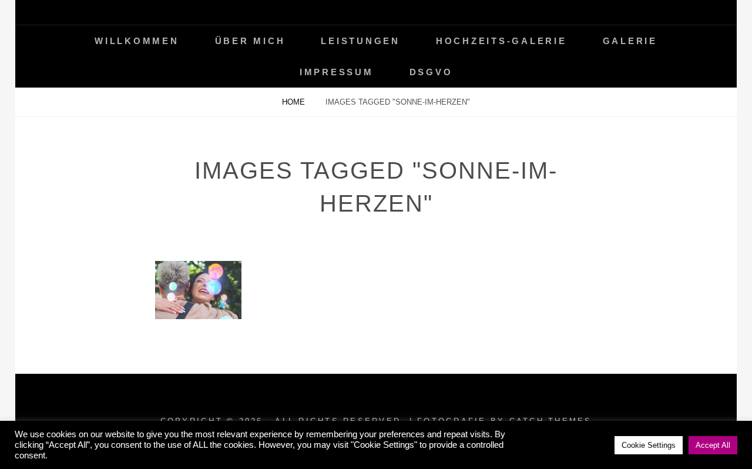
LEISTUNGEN (360, 41)
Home (294, 102)
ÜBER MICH (250, 41)
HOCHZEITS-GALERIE (501, 41)
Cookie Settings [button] (649, 445)
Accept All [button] (713, 445)
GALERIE (630, 41)
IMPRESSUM (337, 72)
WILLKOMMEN (137, 41)
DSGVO (431, 72)
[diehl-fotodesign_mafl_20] (198, 290)
